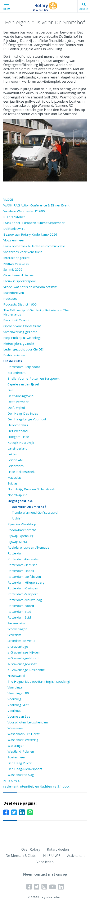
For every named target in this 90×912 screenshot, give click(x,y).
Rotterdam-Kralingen (23, 588)
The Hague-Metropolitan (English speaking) (39, 681)
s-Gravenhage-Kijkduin (24, 652)
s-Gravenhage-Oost (22, 664)
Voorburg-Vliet (18, 705)
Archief (17, 518)
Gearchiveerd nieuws (18, 275)
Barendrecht (17, 372)
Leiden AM (15, 460)
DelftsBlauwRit (14, 228)
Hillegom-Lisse (18, 437)
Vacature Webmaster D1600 (24, 211)
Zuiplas (13, 483)
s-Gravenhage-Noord (23, 658)
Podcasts (10, 298)
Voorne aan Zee (19, 716)
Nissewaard (16, 675)
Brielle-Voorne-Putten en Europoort (33, 378)
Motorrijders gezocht (18, 343)
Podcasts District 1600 (20, 304)
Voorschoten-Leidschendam (28, 722)
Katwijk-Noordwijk (21, 442)
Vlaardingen (16, 687)
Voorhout (14, 710)
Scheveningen (17, 629)
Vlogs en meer (13, 240)
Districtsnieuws (14, 355)
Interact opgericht (16, 258)
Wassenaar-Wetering (23, 740)
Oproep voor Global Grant (22, 326)
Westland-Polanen (21, 751)
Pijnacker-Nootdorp (22, 524)
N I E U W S (11, 780)
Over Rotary (30, 849)
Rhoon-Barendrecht (22, 530)
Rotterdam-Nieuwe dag (25, 600)
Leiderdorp (16, 466)
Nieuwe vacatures (16, 263)
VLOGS (8, 199)
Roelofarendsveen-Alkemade (28, 547)
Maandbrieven (13, 293)
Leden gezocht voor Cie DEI (23, 349)
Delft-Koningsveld (20, 396)
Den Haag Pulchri (20, 763)
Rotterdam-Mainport (23, 594)
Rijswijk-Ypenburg (20, 536)
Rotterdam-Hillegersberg (26, 582)
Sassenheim (16, 623)
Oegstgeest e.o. (20, 501)
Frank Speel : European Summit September (34, 223)
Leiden (12, 454)
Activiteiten (76, 855)
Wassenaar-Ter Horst (24, 734)
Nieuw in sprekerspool (19, 281)
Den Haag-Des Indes (23, 413)
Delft (11, 390)
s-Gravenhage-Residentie (26, 670)
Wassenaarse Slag (21, 775)
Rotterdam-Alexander (23, 559)
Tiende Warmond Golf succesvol (35, 512)
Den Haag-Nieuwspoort (25, 769)
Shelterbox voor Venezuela (22, 252)
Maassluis (15, 477)
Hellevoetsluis (18, 425)
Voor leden (45, 862)
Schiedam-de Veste (22, 641)
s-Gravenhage (18, 646)
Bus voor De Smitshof (29, 506)
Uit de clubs (12, 361)
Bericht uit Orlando (16, 320)
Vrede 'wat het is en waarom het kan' (30, 287)
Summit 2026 (12, 269)
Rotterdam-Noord (21, 606)
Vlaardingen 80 (18, 693)
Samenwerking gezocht (20, 332)
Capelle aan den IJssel (23, 384)
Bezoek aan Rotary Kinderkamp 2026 (30, 234)
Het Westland (18, 431)
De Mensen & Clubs (21, 855)
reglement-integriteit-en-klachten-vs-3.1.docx (36, 786)
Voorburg (14, 699)
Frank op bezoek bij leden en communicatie (34, 246)
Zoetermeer (16, 757)
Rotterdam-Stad (19, 611)
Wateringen (16, 745)
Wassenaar (16, 728)
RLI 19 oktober (14, 217)
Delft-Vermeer (18, 402)
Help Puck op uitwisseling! (22, 337)
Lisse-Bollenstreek (21, 472)
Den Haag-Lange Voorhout (27, 419)
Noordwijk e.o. (18, 495)
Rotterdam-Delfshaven (24, 576)
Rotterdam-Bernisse (22, 565)
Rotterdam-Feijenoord (24, 367)
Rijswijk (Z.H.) (17, 541)
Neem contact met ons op (45, 874)
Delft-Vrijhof (16, 407)
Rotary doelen (58, 849)
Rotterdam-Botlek (21, 571)
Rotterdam (15, 553)
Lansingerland (17, 448)
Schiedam (14, 635)
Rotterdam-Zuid (19, 617)
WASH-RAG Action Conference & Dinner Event (36, 205)
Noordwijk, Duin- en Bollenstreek (31, 489)
